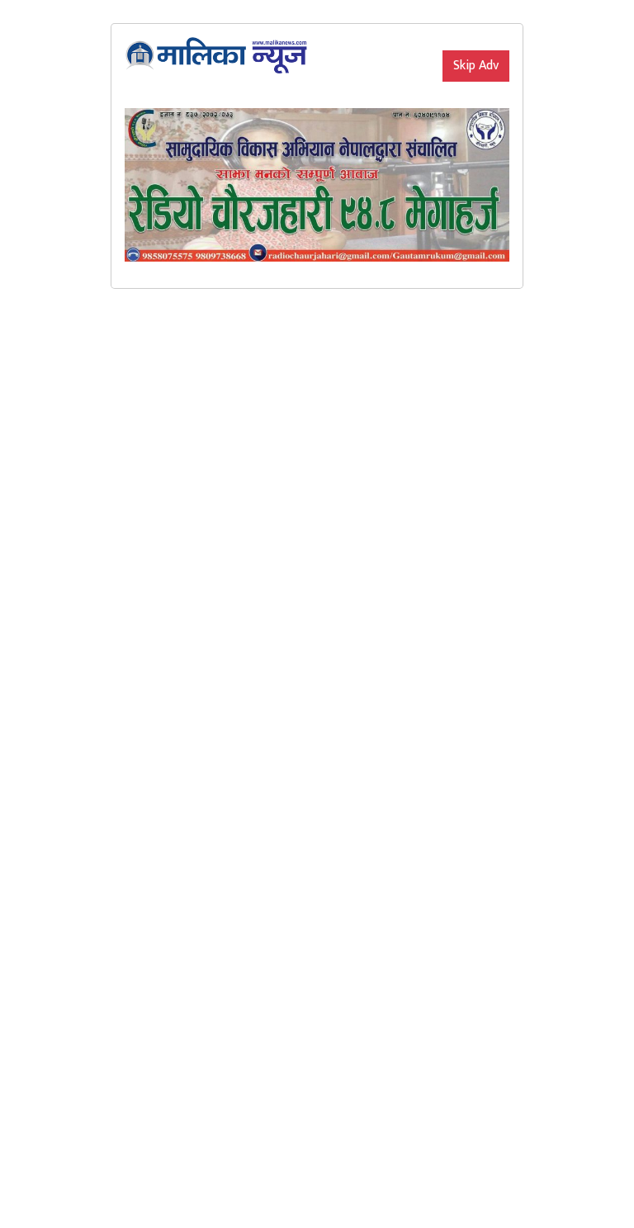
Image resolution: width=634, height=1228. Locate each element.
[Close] (442, 37)
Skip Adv (476, 65)
